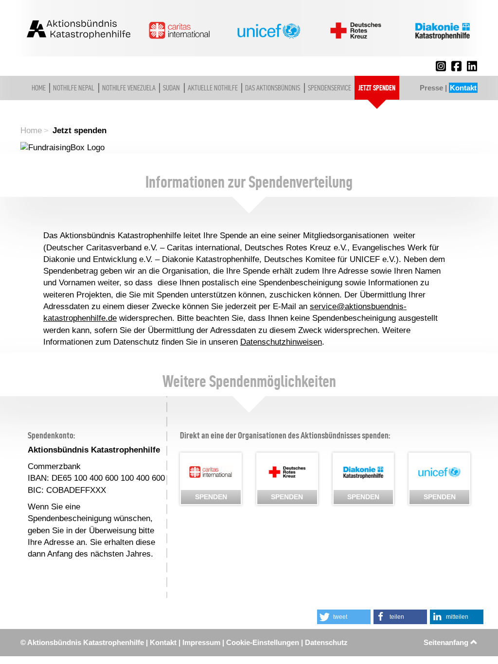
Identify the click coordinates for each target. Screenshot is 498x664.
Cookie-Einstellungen (262, 642)
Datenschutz (326, 642)
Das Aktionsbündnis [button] (272, 88)
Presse (431, 88)
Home (39, 88)
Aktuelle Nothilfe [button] (213, 88)
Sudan (171, 88)
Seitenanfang (447, 642)
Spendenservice (329, 88)
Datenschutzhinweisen (281, 342)
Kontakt (463, 88)
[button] (344, 617)
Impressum (201, 642)
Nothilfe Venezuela (129, 88)
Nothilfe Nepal (73, 88)
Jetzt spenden (376, 88)
